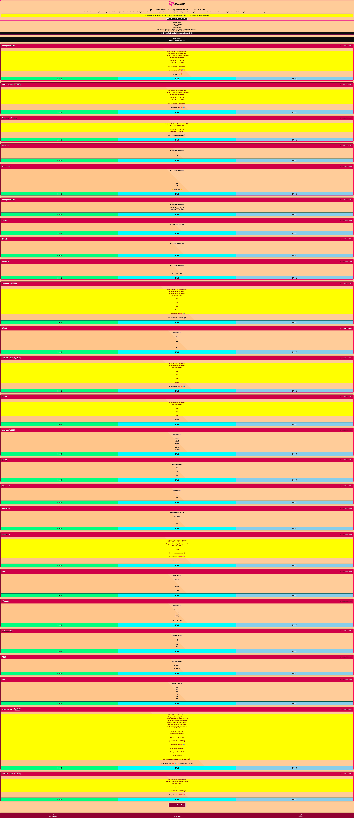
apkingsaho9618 (8, 46)
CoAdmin (6, 118)
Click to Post (177, 39)
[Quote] (59, 78)
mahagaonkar (7, 631)
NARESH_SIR (7, 85)
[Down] (294, 78)
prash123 (5, 146)
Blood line (6, 534)
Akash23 (5, 261)
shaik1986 (6, 508)
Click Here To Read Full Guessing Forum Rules (177, 33)
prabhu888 (6, 486)
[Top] (177, 78)
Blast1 (4, 220)
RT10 (4, 571)
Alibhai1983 (6, 166)
